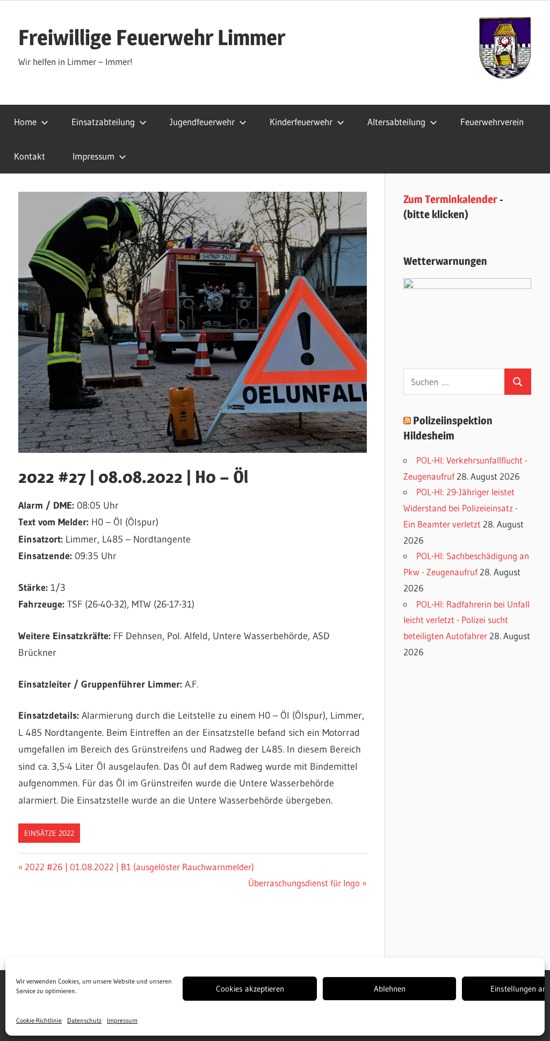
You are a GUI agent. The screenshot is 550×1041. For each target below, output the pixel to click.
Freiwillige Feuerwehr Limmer (151, 37)
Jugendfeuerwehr (202, 121)
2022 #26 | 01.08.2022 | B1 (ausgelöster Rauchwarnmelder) (139, 866)
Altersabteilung (396, 121)
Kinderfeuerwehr (301, 121)
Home (25, 121)
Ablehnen (390, 989)
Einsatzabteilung (103, 121)
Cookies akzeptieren (250, 989)
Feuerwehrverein (492, 121)
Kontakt (29, 156)
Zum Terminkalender (450, 199)
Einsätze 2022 (49, 833)
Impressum (122, 1020)
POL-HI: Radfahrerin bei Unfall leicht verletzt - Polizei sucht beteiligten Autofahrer (466, 620)
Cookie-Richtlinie (39, 1020)
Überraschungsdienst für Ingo (304, 882)
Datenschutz (84, 1020)
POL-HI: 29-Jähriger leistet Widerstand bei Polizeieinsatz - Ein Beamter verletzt (460, 508)
